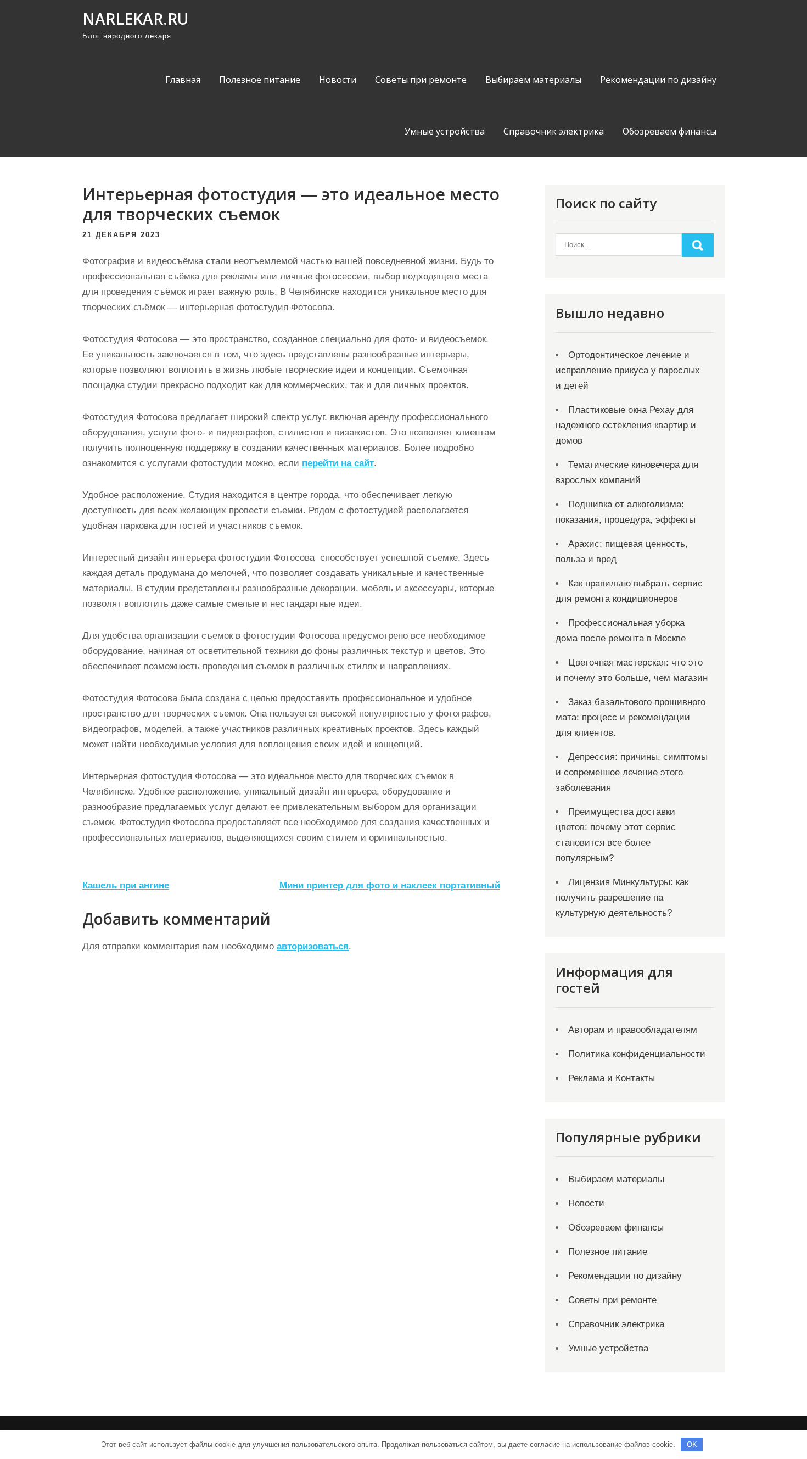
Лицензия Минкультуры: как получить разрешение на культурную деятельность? (622, 897)
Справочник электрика (553, 131)
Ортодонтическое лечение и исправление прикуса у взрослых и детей (628, 370)
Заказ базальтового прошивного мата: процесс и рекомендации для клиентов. (630, 717)
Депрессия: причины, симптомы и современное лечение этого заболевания (632, 772)
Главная (182, 80)
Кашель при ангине (125, 885)
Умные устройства (445, 131)
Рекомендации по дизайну (658, 80)
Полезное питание (259, 80)
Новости (337, 80)
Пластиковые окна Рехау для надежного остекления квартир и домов (626, 425)
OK (692, 1444)
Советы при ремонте (421, 80)
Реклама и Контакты (611, 1078)
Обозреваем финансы (669, 131)
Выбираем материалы (533, 80)
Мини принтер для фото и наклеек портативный (389, 885)
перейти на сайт (338, 463)
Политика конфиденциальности (636, 1054)
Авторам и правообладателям (632, 1030)
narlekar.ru (135, 18)
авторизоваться (313, 946)
